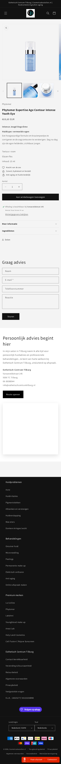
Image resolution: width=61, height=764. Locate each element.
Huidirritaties (12, 496)
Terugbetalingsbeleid (37, 749)
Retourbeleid (12, 672)
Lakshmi (9, 615)
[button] (6, 13)
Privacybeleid (12, 685)
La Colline (10, 603)
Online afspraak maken (16, 585)
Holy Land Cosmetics (15, 635)
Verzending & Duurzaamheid (19, 665)
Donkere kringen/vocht (16, 528)
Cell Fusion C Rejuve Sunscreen (20, 641)
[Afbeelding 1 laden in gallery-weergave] (14, 90)
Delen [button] (7, 239)
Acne (8, 489)
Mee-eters (10, 522)
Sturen (11, 316)
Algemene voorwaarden (17, 678)
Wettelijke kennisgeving (48, 754)
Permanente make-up (16, 565)
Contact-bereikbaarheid (17, 659)
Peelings (9, 559)
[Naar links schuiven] (3, 91)
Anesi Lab (10, 628)
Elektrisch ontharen (15, 572)
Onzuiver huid (12, 546)
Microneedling (12, 552)
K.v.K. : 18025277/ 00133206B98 (20, 698)
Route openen (13, 394)
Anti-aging (10, 578)
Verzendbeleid (31, 754)
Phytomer (10, 609)
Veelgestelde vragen (15, 691)
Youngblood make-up (16, 622)
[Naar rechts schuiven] (58, 91)
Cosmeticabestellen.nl (17, 749)
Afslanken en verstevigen (17, 509)
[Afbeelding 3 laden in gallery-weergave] (46, 90)
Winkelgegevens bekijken (16, 214)
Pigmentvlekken (13, 502)
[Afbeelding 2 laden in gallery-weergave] (30, 90)
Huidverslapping (13, 515)
